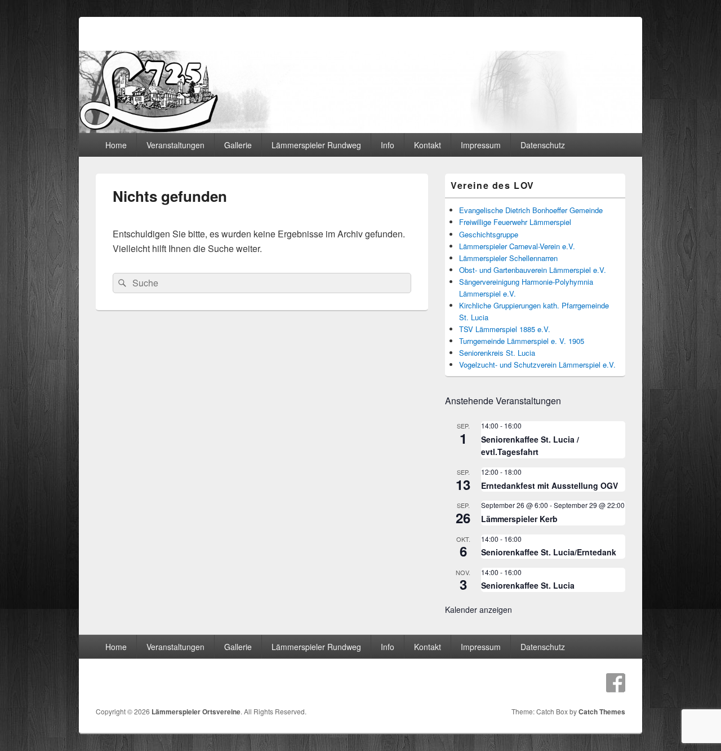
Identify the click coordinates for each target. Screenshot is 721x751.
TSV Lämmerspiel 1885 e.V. (504, 329)
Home (116, 145)
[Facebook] (615, 682)
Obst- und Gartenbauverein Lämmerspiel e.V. (532, 269)
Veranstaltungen (175, 145)
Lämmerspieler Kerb (519, 518)
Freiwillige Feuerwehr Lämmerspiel (515, 222)
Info (387, 145)
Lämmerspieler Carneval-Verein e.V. (517, 246)
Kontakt (427, 145)
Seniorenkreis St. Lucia (497, 352)
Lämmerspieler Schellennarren (508, 258)
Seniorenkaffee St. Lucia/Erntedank (548, 552)
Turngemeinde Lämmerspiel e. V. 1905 (521, 340)
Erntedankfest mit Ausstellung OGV (549, 485)
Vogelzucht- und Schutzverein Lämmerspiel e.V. (537, 364)
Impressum (481, 145)
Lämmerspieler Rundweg (316, 145)
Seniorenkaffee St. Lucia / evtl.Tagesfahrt (530, 446)
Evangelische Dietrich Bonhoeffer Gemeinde (531, 210)
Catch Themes (601, 711)
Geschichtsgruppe (488, 234)
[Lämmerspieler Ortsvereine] (360, 129)
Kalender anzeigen (478, 609)
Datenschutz (542, 145)
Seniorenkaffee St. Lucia (528, 585)
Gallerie (238, 145)
